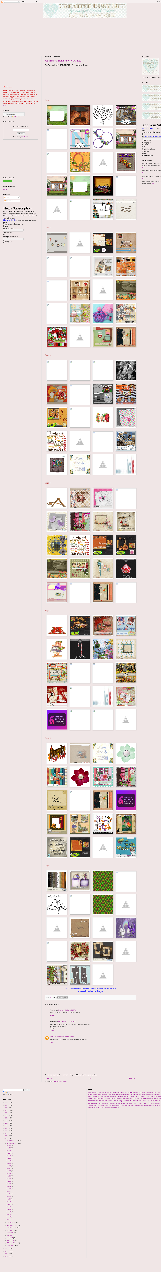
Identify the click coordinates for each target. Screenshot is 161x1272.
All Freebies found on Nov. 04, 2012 (63, 60)
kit (105, 1107)
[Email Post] (54, 997)
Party (121, 1101)
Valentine (128, 1105)
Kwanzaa (148, 1098)
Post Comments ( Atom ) (60, 1081)
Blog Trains (154, 1092)
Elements (120, 1096)
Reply (52, 1015)
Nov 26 (8, 1155)
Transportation (117, 1105)
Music (90, 1101)
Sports (136, 1103)
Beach (127, 1092)
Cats (121, 1094)
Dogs (104, 1096)
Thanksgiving (109, 1105)
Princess (157, 1101)
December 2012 (12, 1140)
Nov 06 (8, 1206)
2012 (7, 1138)
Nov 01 (8, 1219)
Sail (116, 1103)
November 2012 (12, 1143)
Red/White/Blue (106, 1103)
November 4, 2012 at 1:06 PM (65, 1037)
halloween (97, 1107)
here (4, 105)
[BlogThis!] (60, 997)
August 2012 (11, 1227)
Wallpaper (140, 1105)
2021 (7, 1115)
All (50, 997)
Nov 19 (8, 1173)
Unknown (53, 1037)
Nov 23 (8, 1163)
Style (153, 1103)
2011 (7, 1249)
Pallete (110, 1101)
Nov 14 (8, 1186)
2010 (7, 1251)
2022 (7, 1113)
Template (101, 1105)
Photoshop (137, 1100)
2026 (7, 1103)
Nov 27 (8, 1153)
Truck (123, 1105)
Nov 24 (8, 1161)
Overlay (105, 1101)
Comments (9, 201)
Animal (117, 1092)
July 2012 (10, 1230)
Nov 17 (8, 1178)
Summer (90, 1105)
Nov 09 (8, 1199)
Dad (89, 1096)
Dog (101, 1096)
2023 (7, 1110)
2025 (7, 1105)
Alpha (112, 1092)
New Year (95, 1101)
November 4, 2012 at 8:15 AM (67, 1021)
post (143, 167)
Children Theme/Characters (133, 1094)
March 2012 (10, 1240)
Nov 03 (8, 1214)
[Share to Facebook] (65, 997)
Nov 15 (8, 1183)
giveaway (91, 1107)
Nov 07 (8, 1204)
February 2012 (11, 1243)
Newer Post (48, 1078)
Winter (152, 1105)
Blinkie (137, 1092)
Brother (90, 1094)
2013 (7, 1136)
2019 (7, 1120)
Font (143, 1096)
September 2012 (12, 1225)
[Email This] (58, 997)
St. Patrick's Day (147, 1103)
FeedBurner (24, 137)
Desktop (97, 1096)
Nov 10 (8, 1196)
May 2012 (10, 1235)
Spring (140, 1103)
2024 (7, 1108)
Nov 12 (8, 1191)
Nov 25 (8, 1158)
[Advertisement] (86, 37)
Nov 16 (8, 1181)
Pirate (145, 1101)
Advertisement (100, 1092)
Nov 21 (8, 1168)
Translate (18, 117)
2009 (7, 1254)
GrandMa (107, 1098)
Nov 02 (8, 1217)
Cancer (105, 1094)
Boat (159, 1092)
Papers (116, 1101)
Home (91, 1078)
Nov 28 (8, 1150)
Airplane (107, 1092)
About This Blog (92, 1092)
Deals (92, 1096)
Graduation (100, 1098)
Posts (7, 197)
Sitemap (131, 1103)
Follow (5, 189)
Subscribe (158, 1103)
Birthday (132, 1092)
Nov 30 (8, 1145)
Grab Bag (93, 1098)
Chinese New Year (148, 1094)
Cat (118, 1094)
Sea (123, 1103)
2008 (7, 1256)
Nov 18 (8, 1176)
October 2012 (11, 1222)
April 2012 (10, 1238)
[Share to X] (62, 997)
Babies (122, 1092)
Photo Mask (127, 1101)
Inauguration (136, 1098)
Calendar (100, 1094)
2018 (7, 1123)
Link (152, 1098)
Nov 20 (8, 1171)
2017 (7, 1125)
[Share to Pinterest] (67, 997)
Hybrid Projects (128, 1098)
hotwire (102, 1107)
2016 (7, 1128)
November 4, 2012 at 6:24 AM (67, 1010)
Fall (125, 1096)
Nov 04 (8, 1212)
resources (108, 1107)
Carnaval (113, 1094)
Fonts (147, 1096)
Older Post (132, 1078)
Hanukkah (119, 1098)
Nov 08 (8, 1201)
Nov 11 (8, 1194)
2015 (7, 1131)
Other (100, 1101)
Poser (152, 1101)
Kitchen (142, 1098)
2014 (7, 1133)
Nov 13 (8, 1189)
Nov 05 (8, 1209)
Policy (148, 1100)
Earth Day (109, 1096)
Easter (114, 1096)
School (120, 1103)
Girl (89, 1098)
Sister (127, 1103)
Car (109, 1094)
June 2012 (10, 1233)
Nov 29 (8, 1148)
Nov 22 (8, 1166)
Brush (95, 1094)
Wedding (147, 1105)
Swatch (95, 1105)
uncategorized (115, 1107)
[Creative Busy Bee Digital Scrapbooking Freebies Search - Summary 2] (7, 181)
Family (128, 1096)
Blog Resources (144, 1092)
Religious (112, 1103)
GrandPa (113, 1098)
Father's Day (135, 1096)
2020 (7, 1118)
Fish (139, 1096)
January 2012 (11, 1245)
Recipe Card (97, 1103)
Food (152, 1096)
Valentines (133, 1105)
